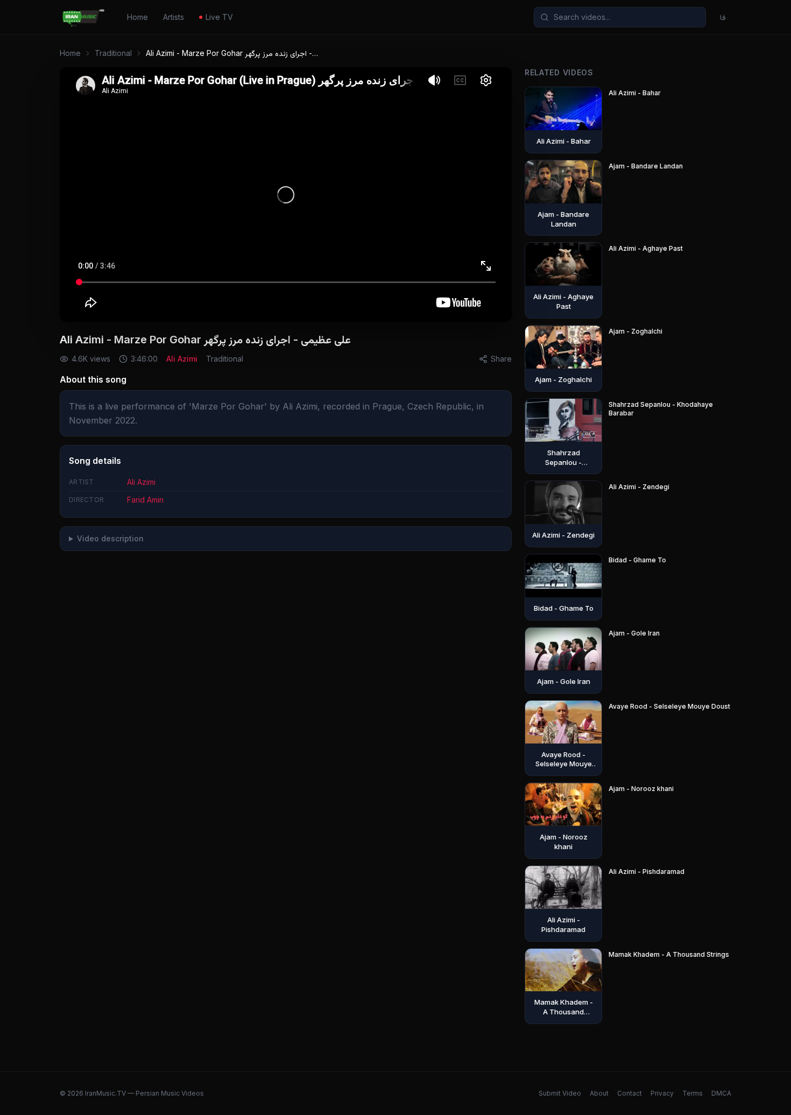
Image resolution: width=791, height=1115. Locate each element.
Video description (110, 538)
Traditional (113, 53)
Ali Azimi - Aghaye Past (646, 248)
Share (501, 358)
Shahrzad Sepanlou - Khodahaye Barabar (661, 408)
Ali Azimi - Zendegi (639, 487)
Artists (173, 17)
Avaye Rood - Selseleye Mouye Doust (669, 706)
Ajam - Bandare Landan (646, 166)
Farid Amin (145, 499)
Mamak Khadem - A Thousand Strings (669, 954)
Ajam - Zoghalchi (635, 331)
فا (723, 17)
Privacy (662, 1093)
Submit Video (560, 1093)
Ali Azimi (181, 358)
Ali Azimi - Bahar (635, 93)
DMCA (721, 1093)
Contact (629, 1093)
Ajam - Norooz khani (641, 789)
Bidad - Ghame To (637, 560)
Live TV (219, 17)
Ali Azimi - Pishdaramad (646, 871)
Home (137, 17)
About (599, 1093)
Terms (692, 1093)
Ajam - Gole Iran (634, 633)
